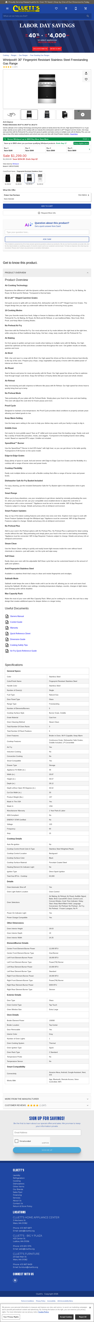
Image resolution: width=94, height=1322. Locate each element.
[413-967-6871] (76, 8)
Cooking (6, 55)
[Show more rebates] (89, 149)
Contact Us (18, 1203)
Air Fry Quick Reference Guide (23, 651)
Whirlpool (15, 164)
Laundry (16, 1175)
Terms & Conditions (27, 1301)
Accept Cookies (66, 1317)
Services (16, 1198)
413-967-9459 (26, 1264)
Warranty (14, 628)
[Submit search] (88, 16)
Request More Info (48, 213)
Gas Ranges (23, 55)
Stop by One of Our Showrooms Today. (49, 2)
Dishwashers (18, 1184)
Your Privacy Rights (11, 1317)
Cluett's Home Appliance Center (36, 1217)
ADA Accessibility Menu (65, 1301)
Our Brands (18, 1189)
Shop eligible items (81, 143)
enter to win (55, 49)
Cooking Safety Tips (19, 645)
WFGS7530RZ (14, 166)
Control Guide (16, 622)
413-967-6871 (26, 1228)
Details (85, 139)
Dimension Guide (17, 639)
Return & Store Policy (22, 1206)
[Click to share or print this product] (86, 73)
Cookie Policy (43, 1312)
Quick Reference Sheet (20, 634)
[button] (7, 8)
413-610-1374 (25, 1246)
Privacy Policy (40, 1301)
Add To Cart (47, 206)
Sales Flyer (17, 1192)
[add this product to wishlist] (86, 79)
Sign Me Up (47, 1150)
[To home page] (26, 8)
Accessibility (51, 1301)
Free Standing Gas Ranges (39, 55)
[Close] (90, 1307)
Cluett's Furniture (26, 1253)
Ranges (14, 55)
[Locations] (66, 8)
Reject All (82, 1317)
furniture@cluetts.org (28, 1267)
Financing (17, 1195)
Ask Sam (47, 239)
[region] (47, 1313)
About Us (17, 1201)
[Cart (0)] (86, 8)
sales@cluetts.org (27, 1231)
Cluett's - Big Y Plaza (27, 1235)
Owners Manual (17, 616)
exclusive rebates (40, 49)
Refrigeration (19, 1178)
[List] (56, 8)
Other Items (18, 1186)
